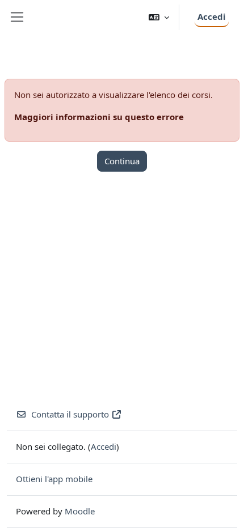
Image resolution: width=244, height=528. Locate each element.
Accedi (211, 16)
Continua (122, 161)
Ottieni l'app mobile (54, 478)
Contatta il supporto (70, 414)
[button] (158, 17)
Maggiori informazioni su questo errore (99, 116)
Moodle (80, 511)
